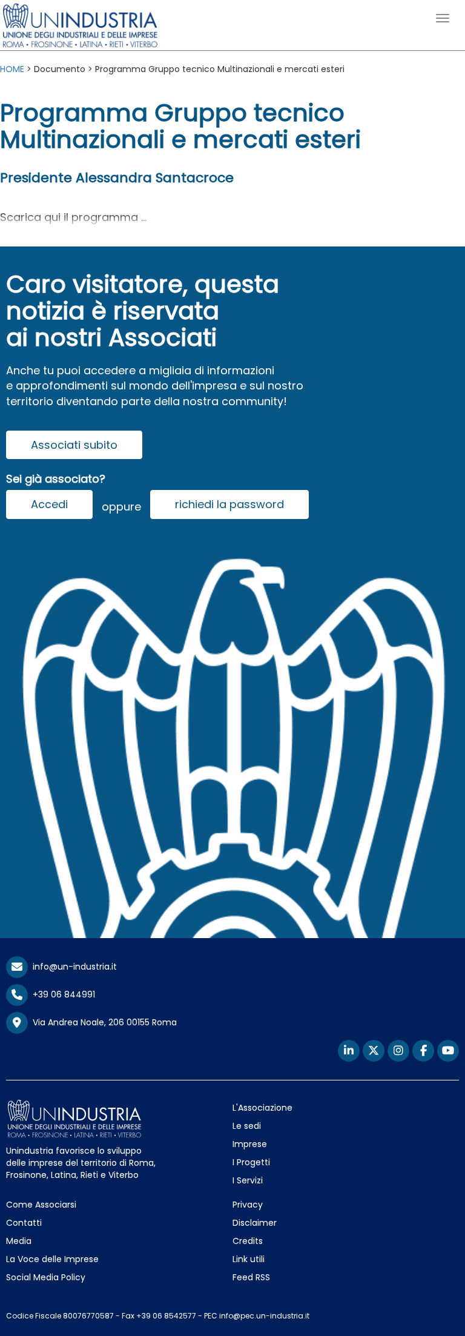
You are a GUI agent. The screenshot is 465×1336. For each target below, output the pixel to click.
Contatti (24, 1223)
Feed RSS (251, 1277)
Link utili (248, 1259)
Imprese (249, 1144)
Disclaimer (254, 1223)
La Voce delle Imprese (52, 1259)
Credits (247, 1241)
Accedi (49, 504)
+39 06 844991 (61, 994)
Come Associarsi (41, 1205)
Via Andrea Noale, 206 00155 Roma (102, 1022)
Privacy (247, 1205)
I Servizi (247, 1180)
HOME (12, 69)
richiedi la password (229, 504)
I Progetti (251, 1162)
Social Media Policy (45, 1277)
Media (18, 1241)
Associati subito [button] (74, 444)
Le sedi (246, 1126)
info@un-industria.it (72, 967)
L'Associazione (262, 1108)
